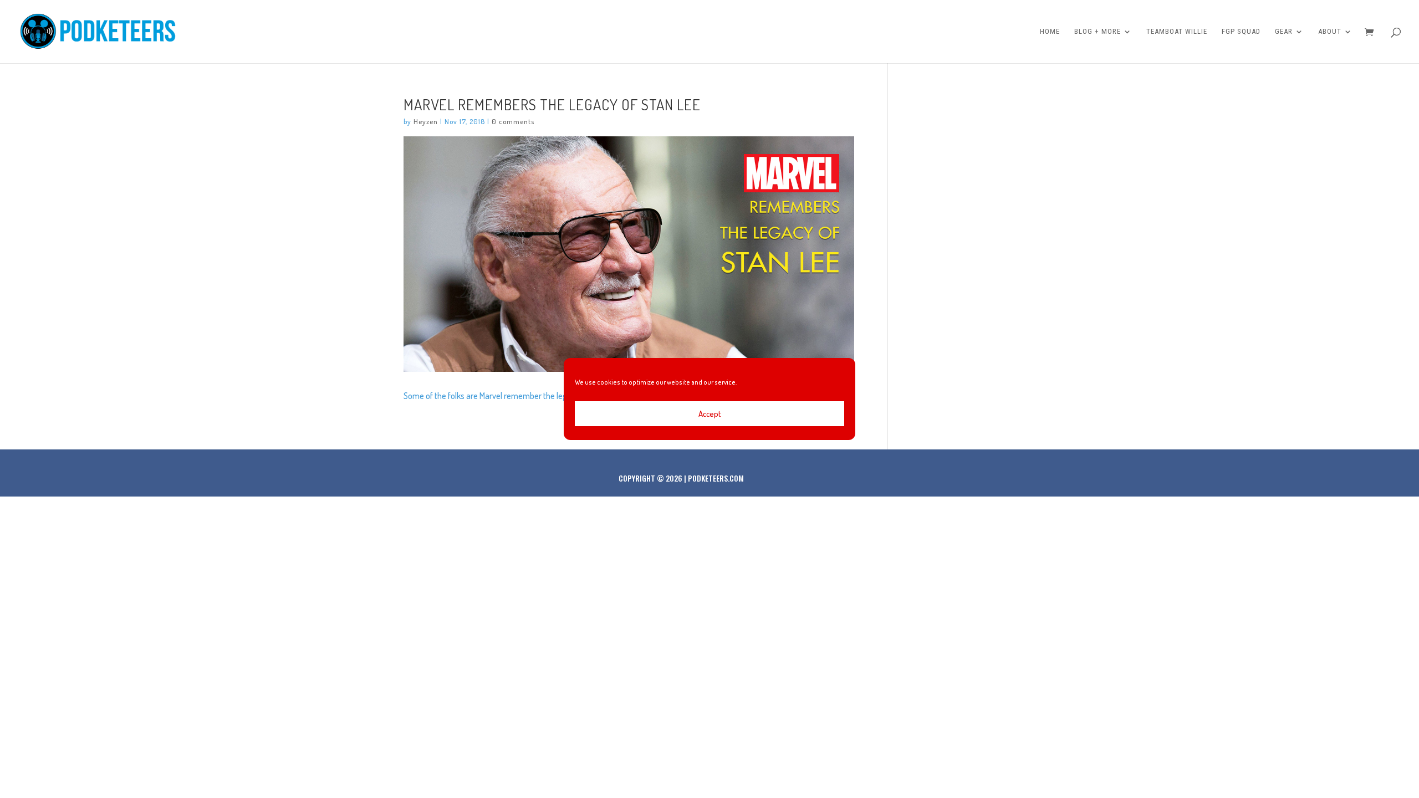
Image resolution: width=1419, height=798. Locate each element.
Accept (709, 413)
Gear (1284, 31)
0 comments (513, 121)
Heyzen (426, 121)
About (1329, 31)
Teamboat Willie (1176, 31)
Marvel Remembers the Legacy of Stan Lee (552, 104)
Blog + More (1097, 31)
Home (1050, 31)
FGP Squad (1241, 31)
